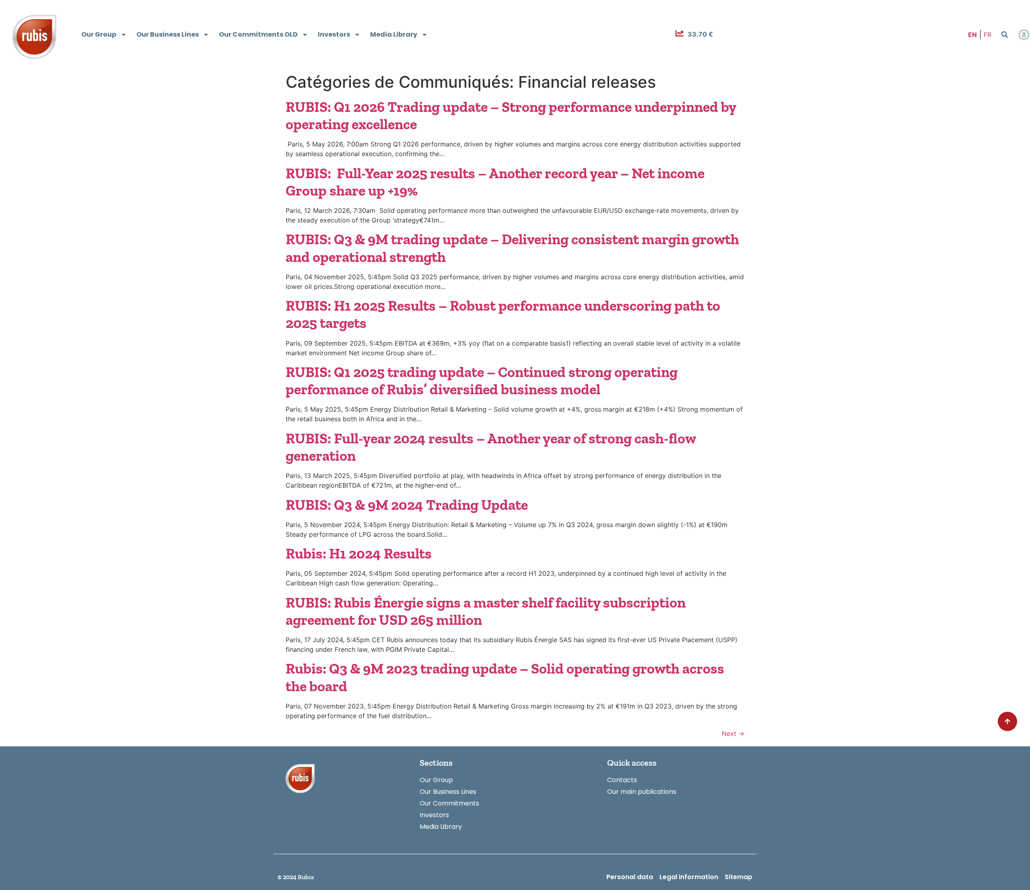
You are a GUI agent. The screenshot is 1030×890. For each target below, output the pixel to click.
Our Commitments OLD (258, 34)
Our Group (98, 34)
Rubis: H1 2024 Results (359, 553)
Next (733, 733)
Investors (334, 34)
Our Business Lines (167, 34)
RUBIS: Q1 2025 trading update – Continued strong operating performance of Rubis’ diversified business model (482, 380)
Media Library (393, 34)
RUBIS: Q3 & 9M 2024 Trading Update (407, 504)
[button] (1005, 35)
